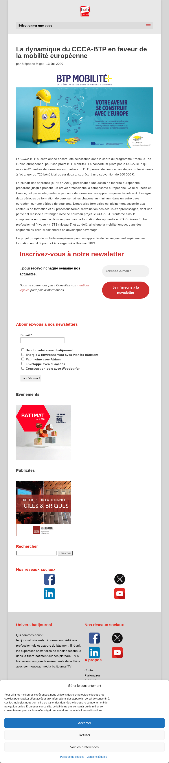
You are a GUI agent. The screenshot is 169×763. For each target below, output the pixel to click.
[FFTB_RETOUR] (43, 535)
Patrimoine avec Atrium (43, 359)
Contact (89, 670)
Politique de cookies (72, 756)
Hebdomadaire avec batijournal (49, 350)
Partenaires (92, 675)
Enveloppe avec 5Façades (45, 364)
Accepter (84, 723)
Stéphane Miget (33, 63)
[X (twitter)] (119, 579)
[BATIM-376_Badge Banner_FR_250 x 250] (43, 459)
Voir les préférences (84, 747)
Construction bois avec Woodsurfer (52, 368)
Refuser (84, 735)
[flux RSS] (49, 579)
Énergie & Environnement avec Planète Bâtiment (61, 354)
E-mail (26, 335)
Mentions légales (96, 756)
